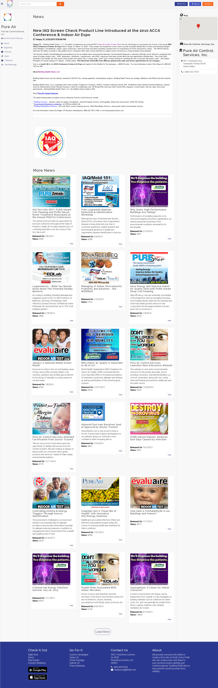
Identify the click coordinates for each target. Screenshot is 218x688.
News (31, 657)
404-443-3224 (121, 667)
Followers (8, 60)
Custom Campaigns (79, 654)
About (6, 43)
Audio (6, 56)
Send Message (10, 65)
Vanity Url (74, 657)
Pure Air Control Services (13, 38)
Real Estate (33, 660)
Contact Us (119, 650)
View (71, 244)
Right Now (8, 48)
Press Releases (77, 665)
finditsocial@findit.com (125, 669)
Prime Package (77, 660)
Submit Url (75, 663)
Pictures (7, 52)
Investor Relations (37, 663)
